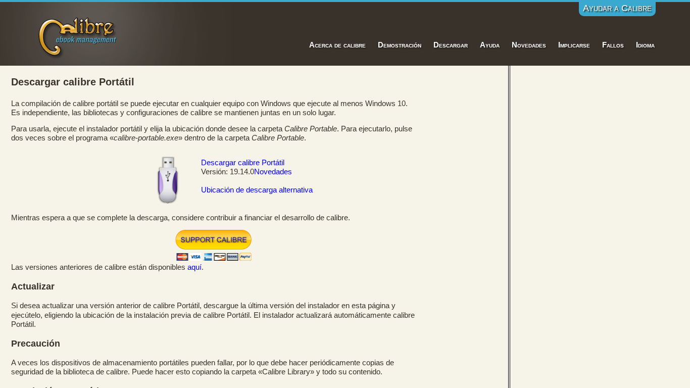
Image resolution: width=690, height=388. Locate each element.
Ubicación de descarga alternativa (257, 190)
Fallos (613, 45)
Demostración (399, 45)
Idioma (645, 45)
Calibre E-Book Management (78, 36)
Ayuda (490, 45)
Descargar (450, 45)
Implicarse (574, 45)
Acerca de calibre (337, 45)
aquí (194, 267)
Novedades (529, 45)
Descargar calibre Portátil (242, 163)
